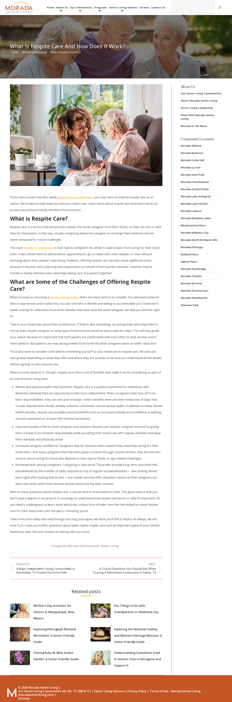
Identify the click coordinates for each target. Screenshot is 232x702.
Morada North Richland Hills (199, 240)
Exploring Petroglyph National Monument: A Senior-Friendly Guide (55, 635)
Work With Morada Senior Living (197, 116)
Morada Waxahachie (194, 298)
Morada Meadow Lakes (196, 218)
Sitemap (24, 698)
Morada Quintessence (83, 546)
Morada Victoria (191, 283)
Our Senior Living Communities (201, 93)
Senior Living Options (109, 691)
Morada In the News (194, 126)
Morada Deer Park (192, 174)
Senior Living (110, 546)
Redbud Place (189, 254)
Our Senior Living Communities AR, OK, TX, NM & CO (54, 691)
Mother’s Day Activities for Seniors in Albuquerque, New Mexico (54, 612)
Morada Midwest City (195, 232)
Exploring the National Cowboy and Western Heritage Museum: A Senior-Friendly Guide (138, 635)
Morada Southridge (193, 269)
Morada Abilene (191, 145)
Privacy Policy (136, 691)
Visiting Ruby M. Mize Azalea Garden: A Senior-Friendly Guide (56, 656)
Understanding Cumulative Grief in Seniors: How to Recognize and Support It (137, 659)
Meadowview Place (193, 225)
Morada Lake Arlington (196, 196)
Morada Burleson (192, 153)
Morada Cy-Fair (191, 167)
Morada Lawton (191, 211)
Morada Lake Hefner (194, 203)
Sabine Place (189, 261)
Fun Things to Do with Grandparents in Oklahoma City (136, 609)
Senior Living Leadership (197, 108)
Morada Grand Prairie (195, 189)
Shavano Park (189, 305)
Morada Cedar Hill (192, 160)
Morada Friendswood (195, 182)
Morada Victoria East (194, 290)
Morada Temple (191, 276)
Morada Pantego (192, 247)
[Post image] (20, 610)
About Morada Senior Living (199, 100)
